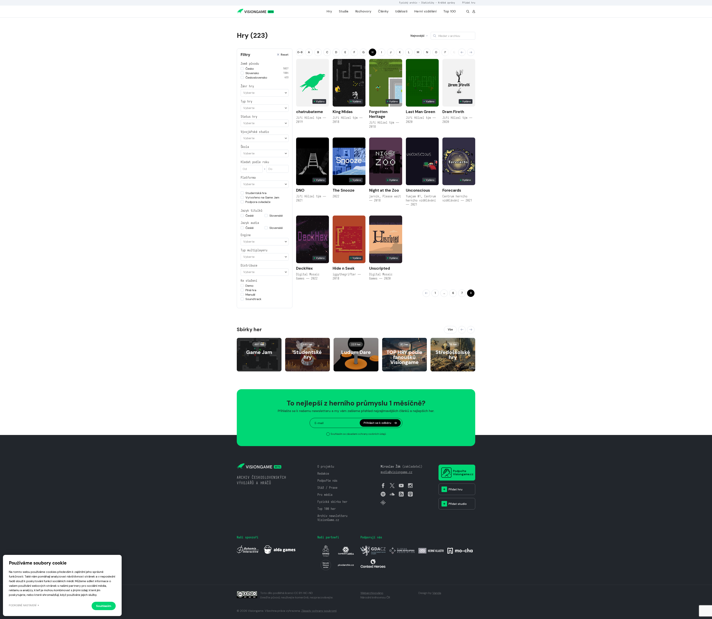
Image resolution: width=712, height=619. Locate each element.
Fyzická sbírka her (332, 502)
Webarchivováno (371, 593)
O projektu (325, 467)
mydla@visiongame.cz (396, 472)
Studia (343, 11)
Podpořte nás (327, 481)
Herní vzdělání (425, 11)
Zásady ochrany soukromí (319, 611)
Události (401, 11)
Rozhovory (363, 11)
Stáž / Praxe (327, 488)
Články (383, 11)
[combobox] (265, 93)
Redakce (323, 474)
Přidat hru (468, 2)
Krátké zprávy (446, 2)
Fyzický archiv (408, 2)
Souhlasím (103, 606)
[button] (462, 52)
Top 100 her (326, 509)
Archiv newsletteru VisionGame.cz (332, 518)
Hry (329, 11)
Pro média (324, 495)
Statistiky (427, 2)
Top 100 (449, 11)
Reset (285, 54)
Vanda (436, 593)
